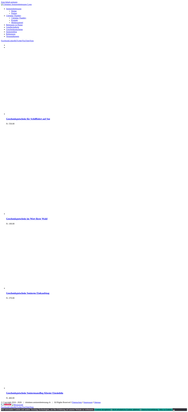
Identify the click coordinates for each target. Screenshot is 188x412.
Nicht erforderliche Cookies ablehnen (126, 410)
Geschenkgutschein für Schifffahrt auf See (28, 119)
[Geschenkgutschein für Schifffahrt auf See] (38, 114)
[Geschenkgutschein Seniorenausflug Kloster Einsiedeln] (51, 388)
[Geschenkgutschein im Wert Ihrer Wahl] (51, 214)
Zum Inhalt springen (9, 2)
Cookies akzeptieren (102, 410)
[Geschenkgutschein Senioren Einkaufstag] (38, 288)
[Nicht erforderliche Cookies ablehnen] (174, 410)
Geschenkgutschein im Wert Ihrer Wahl (26, 218)
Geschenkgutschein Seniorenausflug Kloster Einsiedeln (34, 393)
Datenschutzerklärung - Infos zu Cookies (157, 410)
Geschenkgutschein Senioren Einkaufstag (27, 293)
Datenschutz (77, 402)
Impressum (88, 402)
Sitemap (97, 402)
